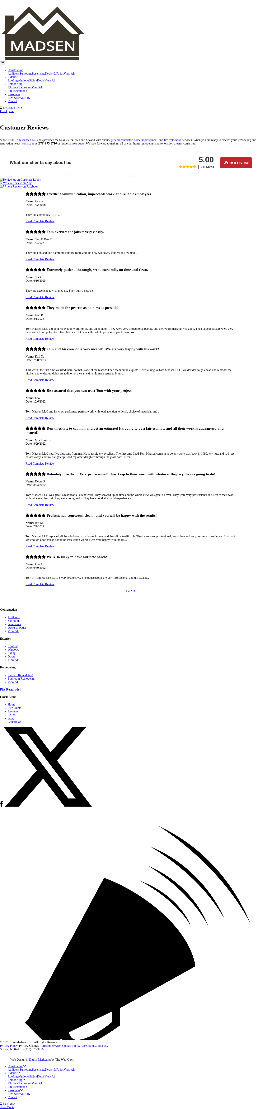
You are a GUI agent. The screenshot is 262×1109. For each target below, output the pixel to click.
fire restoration (172, 140)
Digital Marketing (40, 1059)
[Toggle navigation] (2, 63)
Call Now (8, 1103)
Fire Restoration (17, 90)
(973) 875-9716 (12, 107)
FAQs (11, 714)
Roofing (13, 80)
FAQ (21, 97)
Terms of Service (50, 1045)
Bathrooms (25, 87)
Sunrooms (26, 73)
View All (69, 73)
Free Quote (7, 111)
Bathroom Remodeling (21, 678)
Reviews (13, 97)
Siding (33, 80)
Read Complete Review (40, 221)
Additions (14, 73)
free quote (78, 143)
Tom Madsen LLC (26, 140)
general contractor (121, 140)
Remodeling (15, 83)
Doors (40, 80)
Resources (14, 94)
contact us (28, 143)
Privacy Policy (8, 1045)
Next (133, 590)
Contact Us (14, 721)
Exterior (12, 77)
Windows (23, 80)
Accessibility (88, 1045)
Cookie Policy (70, 1045)
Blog (27, 97)
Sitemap (102, 1045)
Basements (38, 73)
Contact (12, 101)
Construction (15, 70)
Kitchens (13, 87)
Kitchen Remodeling (20, 675)
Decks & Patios (54, 73)
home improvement (145, 140)
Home (11, 704)
